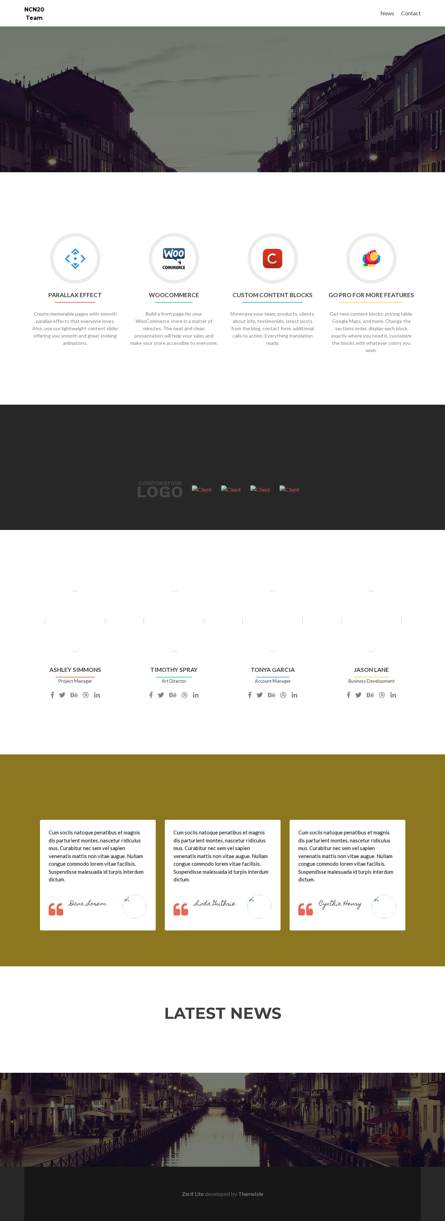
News (387, 13)
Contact (411, 13)
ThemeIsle (250, 1193)
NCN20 (34, 9)
